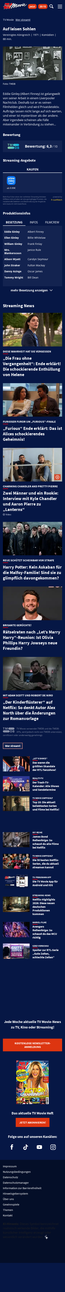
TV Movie (8, 19)
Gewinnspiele (11, 1204)
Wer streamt (23, 19)
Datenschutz (10, 1177)
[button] (32, 290)
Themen (8, 1210)
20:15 (43, 6)
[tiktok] (25, 1147)
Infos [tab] (34, 222)
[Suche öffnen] (51, 6)
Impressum (10, 1166)
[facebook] (11, 1147)
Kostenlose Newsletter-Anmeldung (33, 1045)
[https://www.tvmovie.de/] (15, 6)
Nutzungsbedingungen (17, 1171)
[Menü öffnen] (60, 6)
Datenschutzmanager (16, 1182)
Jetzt (32, 6)
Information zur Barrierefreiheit (22, 1188)
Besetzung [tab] (14, 222)
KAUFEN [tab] (32, 169)
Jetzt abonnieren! (32, 1122)
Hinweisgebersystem (15, 1193)
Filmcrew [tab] (52, 222)
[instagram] (53, 1147)
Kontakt (7, 1215)
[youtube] (39, 1147)
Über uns (8, 1199)
